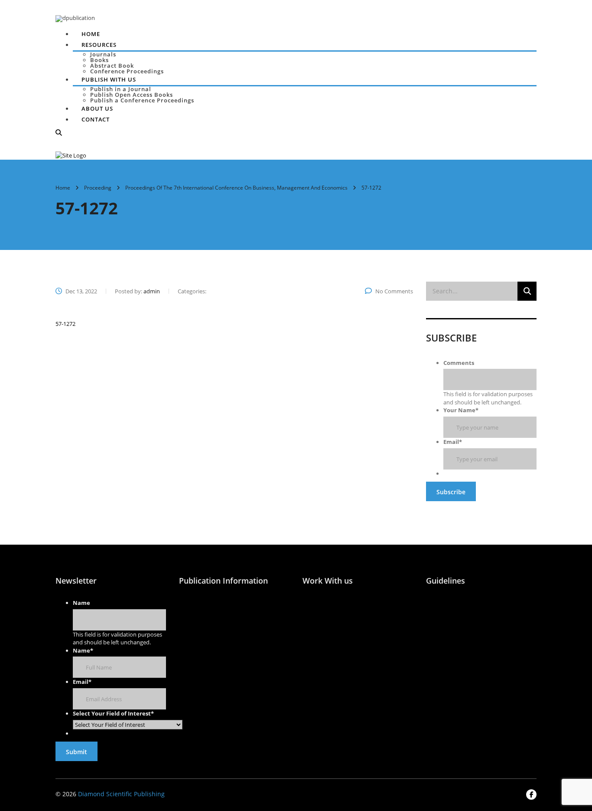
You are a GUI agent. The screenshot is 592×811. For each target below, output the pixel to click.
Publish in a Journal (120, 89)
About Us (97, 108)
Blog (486, 603)
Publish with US (108, 79)
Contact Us (442, 620)
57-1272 (65, 324)
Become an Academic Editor (319, 644)
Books (99, 60)
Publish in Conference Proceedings (197, 661)
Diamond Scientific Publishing (121, 794)
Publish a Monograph (250, 632)
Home (90, 34)
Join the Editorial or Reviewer (319, 611)
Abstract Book (112, 65)
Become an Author (373, 607)
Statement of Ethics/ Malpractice (373, 644)
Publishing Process (248, 607)
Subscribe (450, 492)
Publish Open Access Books (131, 95)
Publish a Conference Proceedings (142, 100)
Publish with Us (190, 607)
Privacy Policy (490, 624)
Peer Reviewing (318, 673)
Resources (99, 45)
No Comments (394, 291)
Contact (95, 119)
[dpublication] (75, 18)
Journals (103, 54)
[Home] (70, 155)
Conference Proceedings (127, 71)
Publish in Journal (193, 632)
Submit (76, 752)
